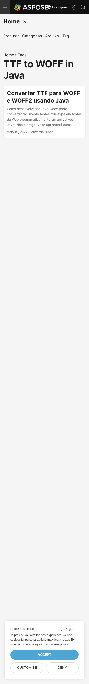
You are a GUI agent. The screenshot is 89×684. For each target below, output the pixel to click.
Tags (22, 54)
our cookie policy (57, 644)
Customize (27, 667)
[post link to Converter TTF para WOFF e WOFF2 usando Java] (44, 112)
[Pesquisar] (83, 7)
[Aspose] (31, 7)
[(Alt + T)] (24, 21)
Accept (44, 655)
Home (11, 21)
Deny (62, 667)
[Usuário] (73, 7)
